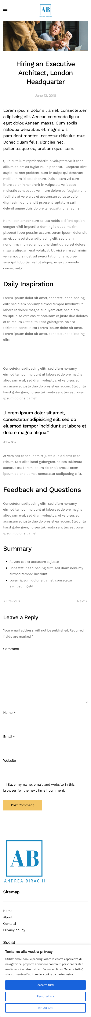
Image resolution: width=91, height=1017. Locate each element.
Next (81, 601)
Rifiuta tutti (45, 1008)
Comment (11, 649)
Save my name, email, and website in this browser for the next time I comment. (38, 787)
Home (7, 911)
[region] (45, 980)
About (7, 917)
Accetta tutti (45, 985)
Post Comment (22, 805)
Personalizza (45, 996)
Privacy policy (14, 930)
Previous (13, 601)
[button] (5, 10)
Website (9, 761)
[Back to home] (45, 10)
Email (9, 737)
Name (9, 713)
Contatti (9, 924)
